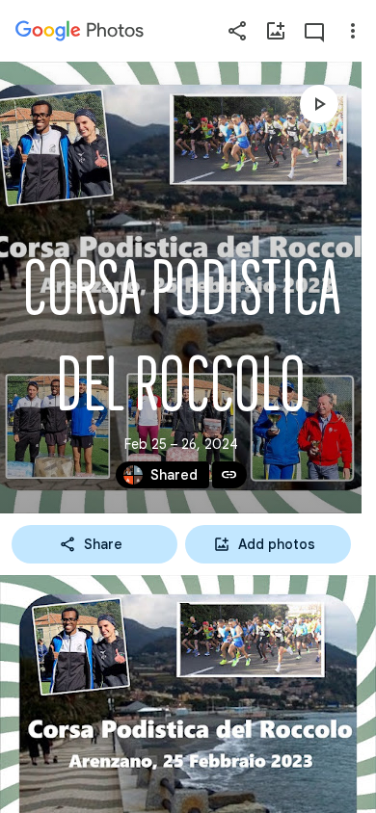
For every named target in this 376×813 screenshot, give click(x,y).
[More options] (353, 31)
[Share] (237, 31)
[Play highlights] (319, 104)
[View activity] (314, 31)
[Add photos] (275, 31)
